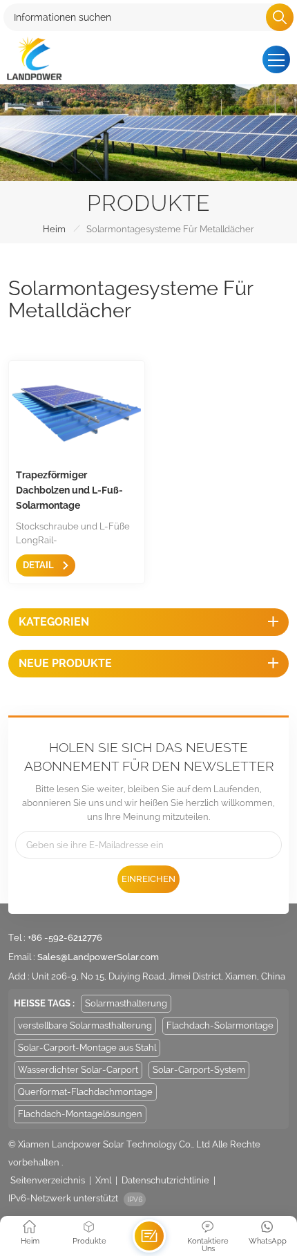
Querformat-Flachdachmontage (85, 1092)
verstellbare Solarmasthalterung (85, 1025)
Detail (39, 565)
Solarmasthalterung (126, 1003)
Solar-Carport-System (199, 1070)
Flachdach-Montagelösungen (80, 1114)
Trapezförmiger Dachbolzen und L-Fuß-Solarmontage (69, 490)
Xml (103, 1180)
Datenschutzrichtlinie (165, 1180)
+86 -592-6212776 (65, 937)
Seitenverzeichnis (47, 1180)
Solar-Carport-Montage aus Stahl (87, 1047)
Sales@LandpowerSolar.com (98, 957)
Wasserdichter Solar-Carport (78, 1070)
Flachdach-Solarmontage (220, 1025)
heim (54, 229)
